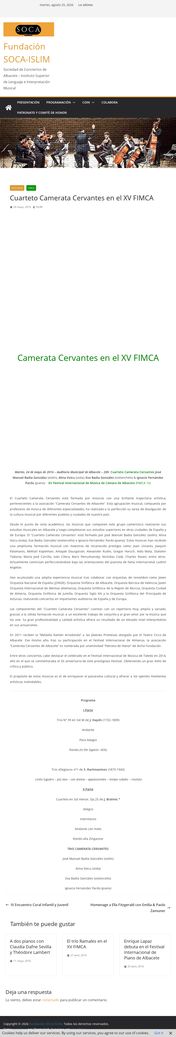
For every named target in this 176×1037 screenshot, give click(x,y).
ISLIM (39, 207)
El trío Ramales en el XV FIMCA (87, 944)
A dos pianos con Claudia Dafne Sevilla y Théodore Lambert (30, 946)
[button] (73, 102)
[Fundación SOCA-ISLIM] (8, 107)
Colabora (110, 102)
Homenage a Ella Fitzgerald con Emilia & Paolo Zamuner (127, 907)
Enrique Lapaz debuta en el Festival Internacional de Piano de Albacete (144, 949)
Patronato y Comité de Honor (42, 113)
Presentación (28, 102)
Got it (158, 1033)
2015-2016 (17, 187)
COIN (86, 102)
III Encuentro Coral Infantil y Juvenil (39, 904)
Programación (58, 102)
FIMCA (31, 187)
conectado (50, 1000)
